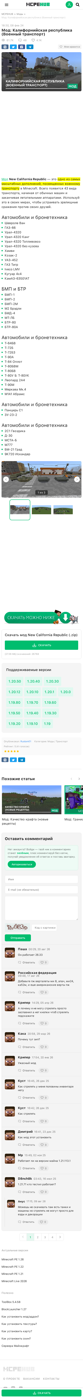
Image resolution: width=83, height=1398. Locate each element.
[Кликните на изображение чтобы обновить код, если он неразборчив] (17, 927)
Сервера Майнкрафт (15, 1345)
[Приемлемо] (8, 752)
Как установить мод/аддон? (20, 1316)
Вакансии (31, 1378)
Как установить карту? (17, 1331)
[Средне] (11, 752)
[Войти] (69, 4)
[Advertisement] (41, 133)
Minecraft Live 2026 (14, 1281)
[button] (6, 4)
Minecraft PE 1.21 (12, 1273)
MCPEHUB (7, 14)
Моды (20, 14)
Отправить (18, 937)
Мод (5, 179)
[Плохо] (5, 752)
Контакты (51, 1378)
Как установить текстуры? (19, 1323)
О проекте (11, 1378)
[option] (41, 479)
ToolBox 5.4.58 (11, 1301)
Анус (21, 1201)
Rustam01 (25, 741)
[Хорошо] (14, 752)
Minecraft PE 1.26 (13, 1259)
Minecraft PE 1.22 (13, 1266)
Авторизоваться (22, 864)
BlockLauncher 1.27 (14, 1309)
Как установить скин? (16, 1338)
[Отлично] (17, 752)
